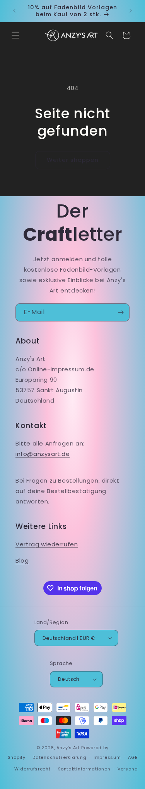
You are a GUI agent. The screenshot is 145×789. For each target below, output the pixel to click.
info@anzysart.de (42, 454)
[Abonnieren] (120, 312)
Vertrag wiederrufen (46, 544)
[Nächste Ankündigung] (130, 10)
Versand (128, 769)
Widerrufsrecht (32, 769)
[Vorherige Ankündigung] (14, 10)
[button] (15, 35)
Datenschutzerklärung (59, 757)
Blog (22, 560)
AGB (132, 757)
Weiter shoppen (73, 160)
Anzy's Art (68, 748)
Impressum (107, 757)
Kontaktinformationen (84, 769)
